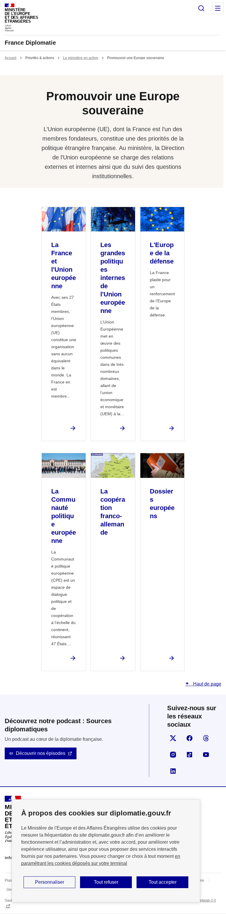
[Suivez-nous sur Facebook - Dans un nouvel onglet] (189, 738)
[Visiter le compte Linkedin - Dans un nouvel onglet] (173, 771)
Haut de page (206, 683)
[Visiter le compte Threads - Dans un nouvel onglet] (206, 738)
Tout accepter (163, 882)
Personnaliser (49, 882)
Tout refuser (106, 882)
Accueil (10, 58)
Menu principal (218, 8)
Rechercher (201, 8)
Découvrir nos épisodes (40, 753)
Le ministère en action (80, 58)
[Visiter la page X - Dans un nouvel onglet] (173, 738)
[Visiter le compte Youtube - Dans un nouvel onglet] (206, 754)
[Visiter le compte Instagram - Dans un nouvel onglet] (173, 754)
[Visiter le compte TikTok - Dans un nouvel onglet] (189, 754)
